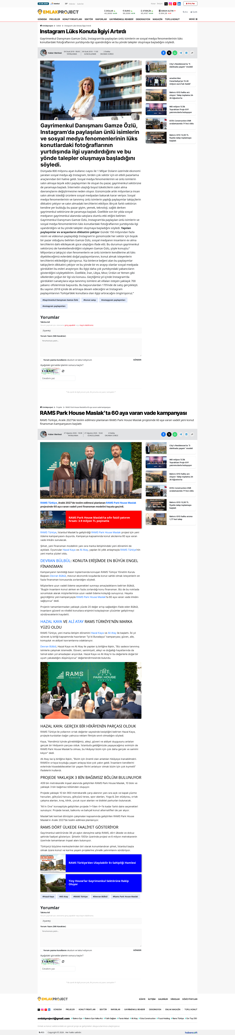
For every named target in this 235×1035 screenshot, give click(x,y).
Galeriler (80, 4)
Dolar (109, 11)
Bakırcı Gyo (76, 1018)
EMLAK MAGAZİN (172, 1009)
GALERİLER (163, 999)
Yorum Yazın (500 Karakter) (53, 336)
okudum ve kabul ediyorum (67, 360)
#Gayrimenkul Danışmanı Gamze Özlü (60, 300)
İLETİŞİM (151, 999)
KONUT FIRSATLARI (72, 19)
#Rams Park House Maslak (125, 896)
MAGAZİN (157, 19)
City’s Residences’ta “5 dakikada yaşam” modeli (181, 65)
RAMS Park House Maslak (106, 532)
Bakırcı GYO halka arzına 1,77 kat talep (180, 517)
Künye (153, 3)
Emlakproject (48, 26)
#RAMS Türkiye (80, 896)
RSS (42, 1032)
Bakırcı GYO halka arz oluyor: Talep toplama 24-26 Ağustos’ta (181, 95)
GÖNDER (137, 359)
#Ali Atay (63, 896)
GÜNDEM (42, 19)
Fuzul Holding (163, 1018)
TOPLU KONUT (172, 19)
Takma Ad (45, 322)
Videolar (72, 4)
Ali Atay (84, 549)
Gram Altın (167, 11)
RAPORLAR (101, 19)
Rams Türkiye (177, 1018)
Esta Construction (147, 1018)
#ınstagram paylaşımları (54, 306)
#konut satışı (90, 300)
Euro (127, 11)
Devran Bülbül (55, 560)
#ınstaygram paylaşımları (113, 300)
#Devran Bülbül (100, 896)
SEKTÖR (89, 19)
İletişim (160, 3)
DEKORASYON (143, 19)
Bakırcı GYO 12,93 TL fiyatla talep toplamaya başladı (180, 138)
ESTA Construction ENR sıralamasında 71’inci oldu (181, 122)
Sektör (58, 26)
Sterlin (147, 11)
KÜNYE (142, 999)
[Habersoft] (191, 1032)
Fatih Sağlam (110, 1018)
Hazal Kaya (69, 549)
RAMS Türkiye (48, 532)
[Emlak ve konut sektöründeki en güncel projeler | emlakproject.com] (53, 998)
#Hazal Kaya (48, 896)
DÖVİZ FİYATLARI (189, 999)
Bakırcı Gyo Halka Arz (93, 1018)
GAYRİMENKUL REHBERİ (121, 19)
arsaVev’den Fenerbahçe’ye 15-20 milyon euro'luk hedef (179, 81)
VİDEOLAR (175, 999)
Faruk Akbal (123, 1018)
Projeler (59, 407)
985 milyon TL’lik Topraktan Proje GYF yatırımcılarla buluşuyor (180, 109)
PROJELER (54, 19)
